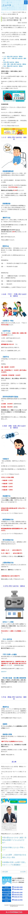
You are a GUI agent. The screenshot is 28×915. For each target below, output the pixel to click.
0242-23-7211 (18, 897)
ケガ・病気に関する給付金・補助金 (12, 56)
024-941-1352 (18, 892)
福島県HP (3, 671)
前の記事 (5, 871)
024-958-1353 (18, 889)
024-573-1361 (18, 894)
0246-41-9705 (18, 900)
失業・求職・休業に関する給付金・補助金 (14, 64)
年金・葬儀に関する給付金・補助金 (12, 66)
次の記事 (22, 871)
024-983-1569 (18, 887)
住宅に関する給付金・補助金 (11, 62)
